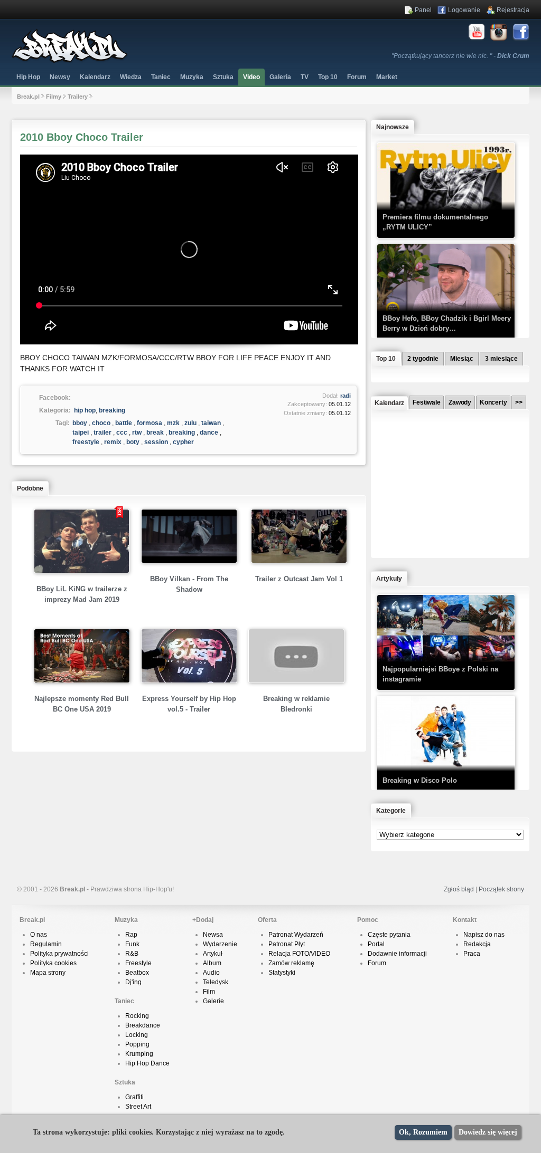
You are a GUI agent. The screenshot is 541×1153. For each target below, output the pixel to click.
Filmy (53, 96)
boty (132, 442)
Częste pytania (389, 934)
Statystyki (281, 972)
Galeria (280, 77)
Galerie (213, 1001)
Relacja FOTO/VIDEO (299, 953)
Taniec (161, 77)
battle (123, 423)
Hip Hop (28, 77)
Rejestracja (513, 10)
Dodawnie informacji (397, 953)
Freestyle (138, 963)
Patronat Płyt (286, 944)
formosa (149, 423)
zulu (190, 423)
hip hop (85, 410)
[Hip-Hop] (70, 61)
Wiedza (131, 77)
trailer (102, 432)
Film (209, 991)
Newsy (60, 77)
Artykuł (212, 953)
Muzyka (191, 77)
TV (305, 77)
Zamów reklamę (291, 963)
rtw (137, 432)
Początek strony (501, 889)
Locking (136, 1035)
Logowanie (464, 10)
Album (212, 963)
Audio (211, 972)
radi (345, 395)
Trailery (78, 96)
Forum (377, 963)
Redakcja (477, 944)
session (156, 442)
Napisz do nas (484, 934)
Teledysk (215, 982)
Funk (132, 944)
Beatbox (137, 972)
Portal (376, 944)
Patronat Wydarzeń (295, 934)
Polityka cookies (53, 963)
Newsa (213, 934)
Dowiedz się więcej (488, 1132)
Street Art (138, 1106)
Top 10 (328, 77)
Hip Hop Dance (147, 1063)
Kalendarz (95, 77)
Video (251, 77)
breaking (112, 410)
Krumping (139, 1054)
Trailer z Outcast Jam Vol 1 (299, 579)
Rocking (137, 1016)
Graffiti (134, 1097)
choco (101, 423)
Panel (423, 10)
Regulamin (46, 944)
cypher (183, 442)
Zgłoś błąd (459, 889)
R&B (131, 953)
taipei (80, 432)
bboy (79, 423)
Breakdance (142, 1025)
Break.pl (28, 96)
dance (209, 432)
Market (386, 77)
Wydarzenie (220, 944)
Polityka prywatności (59, 953)
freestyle (85, 442)
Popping (137, 1044)
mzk (173, 423)
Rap (131, 934)
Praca (471, 953)
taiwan (211, 423)
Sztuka (223, 77)
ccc (121, 432)
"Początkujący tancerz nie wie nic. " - (460, 56)
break (155, 432)
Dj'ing (133, 982)
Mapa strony (48, 972)
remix (113, 442)
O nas (38, 934)
